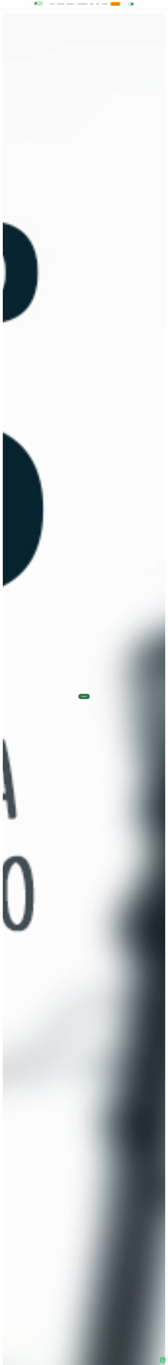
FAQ (97, 4)
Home (52, 4)
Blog (91, 4)
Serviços (70, 4)
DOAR (84, 696)
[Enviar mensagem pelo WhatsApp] (162, 1359)
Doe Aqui (115, 4)
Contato (104, 4)
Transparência (82, 4)
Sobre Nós (60, 4)
